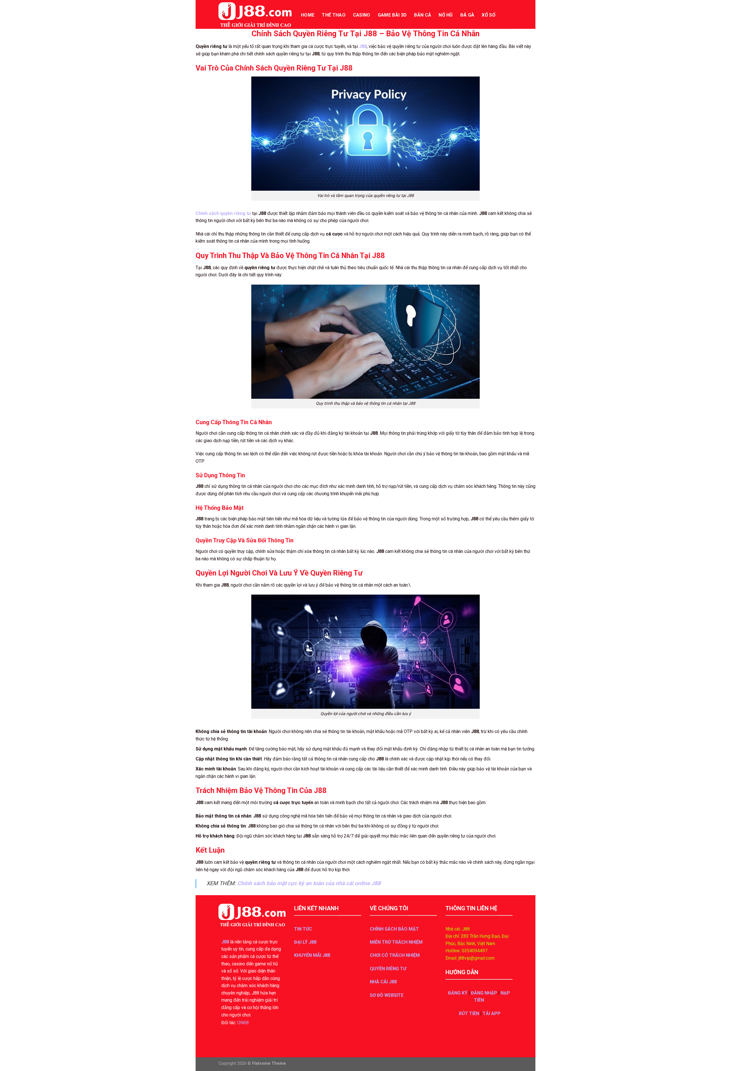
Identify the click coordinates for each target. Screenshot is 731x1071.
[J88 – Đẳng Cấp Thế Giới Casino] (255, 14)
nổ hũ (446, 15)
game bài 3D (392, 15)
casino (361, 15)
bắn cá (422, 15)
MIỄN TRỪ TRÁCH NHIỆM (396, 942)
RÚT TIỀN (469, 1013)
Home (307, 15)
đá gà (467, 15)
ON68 (243, 1022)
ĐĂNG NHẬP (484, 993)
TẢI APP (492, 1013)
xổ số (488, 15)
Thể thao (334, 15)
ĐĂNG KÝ (457, 993)
